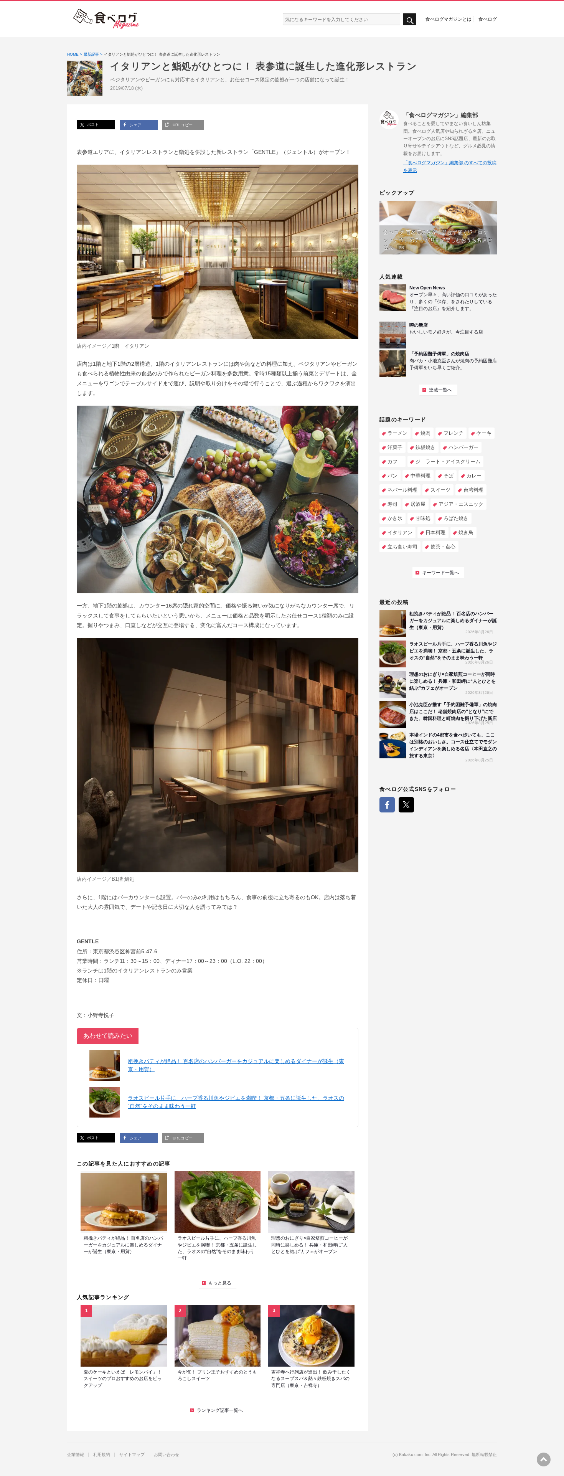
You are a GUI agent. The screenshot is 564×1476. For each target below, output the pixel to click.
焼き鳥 (465, 532)
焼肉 (425, 433)
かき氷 (395, 518)
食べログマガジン (106, 19)
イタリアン (400, 532)
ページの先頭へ (544, 1459)
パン (392, 476)
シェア (135, 125)
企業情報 (75, 1455)
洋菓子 (395, 447)
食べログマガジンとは (448, 18)
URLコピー (182, 125)
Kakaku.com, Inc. (415, 1455)
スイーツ (440, 490)
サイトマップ (132, 1455)
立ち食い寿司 (402, 547)
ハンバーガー (463, 447)
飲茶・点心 (442, 547)
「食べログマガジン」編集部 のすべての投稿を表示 (449, 166)
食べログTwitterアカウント (406, 804)
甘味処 (423, 518)
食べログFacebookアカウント (387, 804)
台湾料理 (473, 490)
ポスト (92, 124)
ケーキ (484, 433)
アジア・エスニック (461, 504)
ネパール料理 (402, 490)
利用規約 (101, 1455)
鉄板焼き (425, 447)
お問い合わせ (166, 1455)
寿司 (392, 504)
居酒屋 (418, 504)
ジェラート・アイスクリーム (448, 461)
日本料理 (435, 532)
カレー (474, 476)
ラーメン (397, 433)
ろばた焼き (456, 518)
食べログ (487, 18)
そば (449, 476)
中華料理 (420, 476)
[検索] (409, 19)
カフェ (395, 461)
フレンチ (453, 433)
